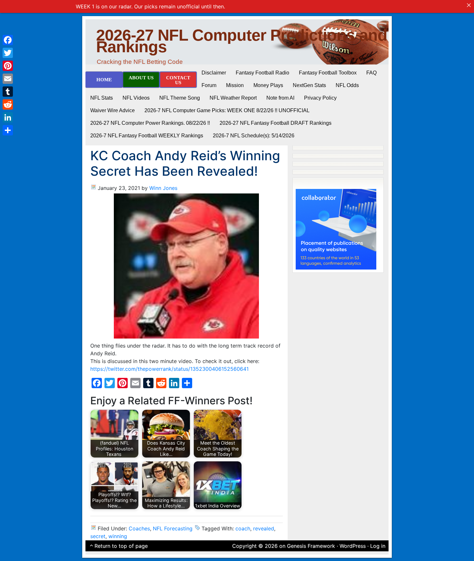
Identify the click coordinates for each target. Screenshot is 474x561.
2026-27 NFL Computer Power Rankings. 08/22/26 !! (150, 123)
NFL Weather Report (233, 98)
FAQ (371, 72)
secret (97, 536)
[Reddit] (7, 104)
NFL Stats (101, 98)
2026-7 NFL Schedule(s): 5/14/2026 (253, 135)
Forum (209, 85)
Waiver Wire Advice (112, 110)
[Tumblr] (7, 91)
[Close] (469, 5)
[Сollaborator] (336, 228)
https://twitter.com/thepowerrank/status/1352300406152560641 (169, 369)
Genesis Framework (311, 546)
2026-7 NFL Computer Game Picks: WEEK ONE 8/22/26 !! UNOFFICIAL (227, 110)
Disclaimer (214, 72)
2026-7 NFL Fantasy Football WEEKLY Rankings (146, 135)
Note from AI (280, 98)
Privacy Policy (320, 98)
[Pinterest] (7, 65)
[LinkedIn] (7, 117)
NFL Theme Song (179, 98)
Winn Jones (163, 188)
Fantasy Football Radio (262, 72)
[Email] (7, 78)
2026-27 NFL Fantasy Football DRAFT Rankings (275, 123)
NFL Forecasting (173, 528)
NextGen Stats (309, 85)
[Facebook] (7, 40)
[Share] (7, 130)
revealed (263, 528)
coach (242, 528)
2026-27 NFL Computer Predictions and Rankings (241, 41)
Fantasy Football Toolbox (328, 72)
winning (117, 536)
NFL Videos (136, 98)
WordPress (353, 546)
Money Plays (268, 85)
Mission (235, 85)
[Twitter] (7, 52)
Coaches (139, 528)
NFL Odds (347, 85)
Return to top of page (121, 546)
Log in (377, 546)
